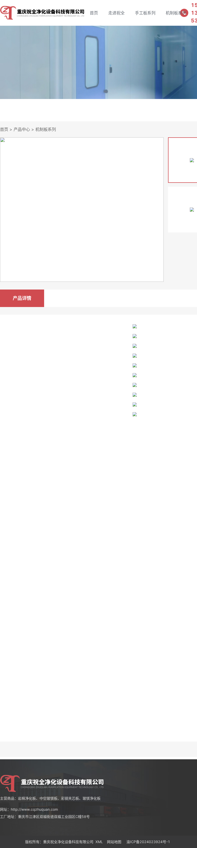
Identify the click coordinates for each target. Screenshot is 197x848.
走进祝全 (116, 12)
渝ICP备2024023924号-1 (148, 842)
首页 (94, 12)
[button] (157, 209)
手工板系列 (145, 12)
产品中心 (22, 129)
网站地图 (114, 842)
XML (99, 842)
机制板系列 (176, 12)
